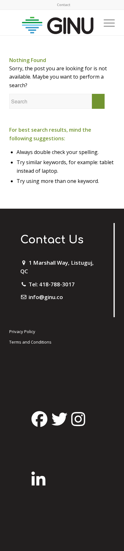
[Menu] (106, 22)
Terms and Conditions (30, 342)
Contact (63, 4)
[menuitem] (63, 4)
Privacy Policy (22, 331)
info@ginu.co (46, 297)
